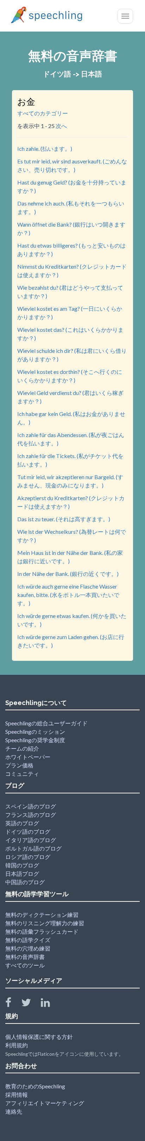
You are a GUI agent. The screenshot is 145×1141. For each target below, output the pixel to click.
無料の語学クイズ (27, 940)
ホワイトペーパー (27, 756)
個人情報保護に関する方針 (39, 1036)
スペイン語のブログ (30, 806)
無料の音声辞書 (25, 956)
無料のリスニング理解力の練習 (44, 923)
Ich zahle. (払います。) (44, 148)
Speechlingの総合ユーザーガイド (46, 723)
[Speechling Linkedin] (50, 1004)
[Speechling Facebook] (12, 1004)
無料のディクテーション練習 (41, 914)
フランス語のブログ (30, 814)
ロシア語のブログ (27, 856)
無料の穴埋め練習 (27, 948)
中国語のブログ (25, 882)
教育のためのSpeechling (35, 1086)
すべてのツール (25, 965)
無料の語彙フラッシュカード (41, 931)
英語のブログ (22, 823)
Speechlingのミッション (35, 731)
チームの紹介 (22, 748)
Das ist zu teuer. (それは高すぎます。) (63, 519)
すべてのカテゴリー (42, 113)
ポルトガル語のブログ (33, 848)
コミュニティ (22, 773)
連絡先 (13, 1111)
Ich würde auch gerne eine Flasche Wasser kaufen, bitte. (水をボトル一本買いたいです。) (68, 594)
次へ (61, 125)
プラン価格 (19, 765)
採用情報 (16, 1094)
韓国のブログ (22, 865)
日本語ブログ (22, 873)
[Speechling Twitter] (30, 1004)
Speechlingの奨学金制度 (35, 740)
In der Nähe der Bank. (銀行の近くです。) (68, 573)
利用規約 (16, 1045)
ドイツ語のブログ (27, 831)
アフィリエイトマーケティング (44, 1103)
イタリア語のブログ (30, 840)
